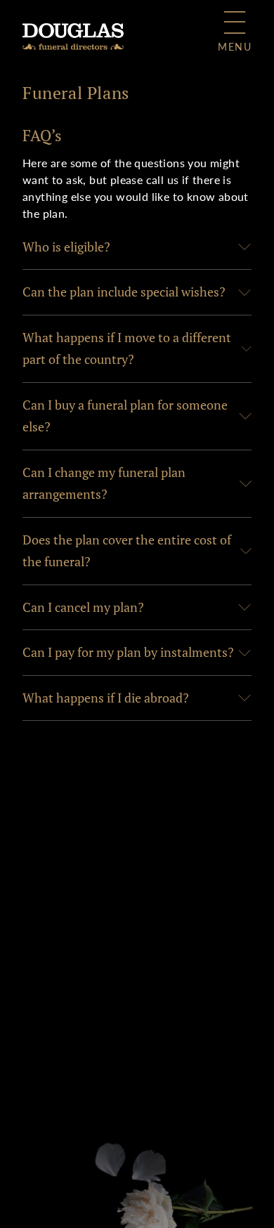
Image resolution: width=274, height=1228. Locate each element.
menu (235, 46)
